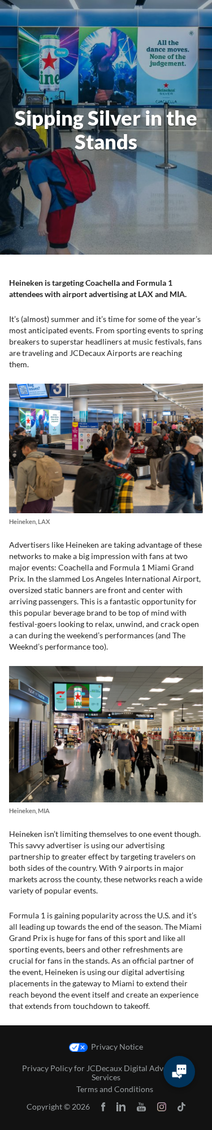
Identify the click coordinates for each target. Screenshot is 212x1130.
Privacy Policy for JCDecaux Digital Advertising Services (106, 1073)
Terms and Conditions (114, 1089)
